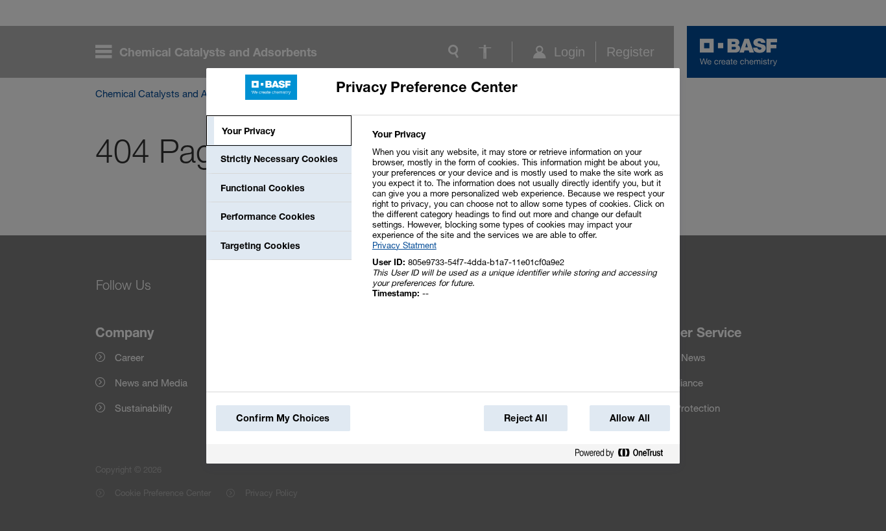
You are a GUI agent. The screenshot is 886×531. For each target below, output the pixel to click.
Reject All (525, 417)
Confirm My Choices (283, 417)
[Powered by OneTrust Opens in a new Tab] (624, 455)
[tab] (279, 131)
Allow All (630, 417)
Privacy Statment (404, 245)
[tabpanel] (520, 220)
